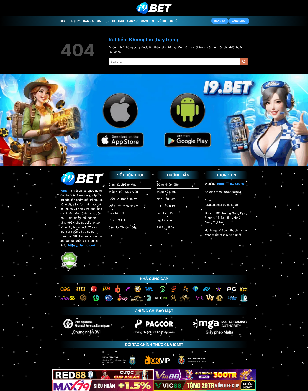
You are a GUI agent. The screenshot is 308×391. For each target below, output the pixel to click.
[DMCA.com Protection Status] (69, 260)
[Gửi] (244, 61)
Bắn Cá (88, 20)
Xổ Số (173, 20)
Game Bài (147, 20)
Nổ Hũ (161, 20)
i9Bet (64, 20)
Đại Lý (75, 20)
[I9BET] (154, 8)
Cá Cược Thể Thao (110, 20)
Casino (132, 20)
